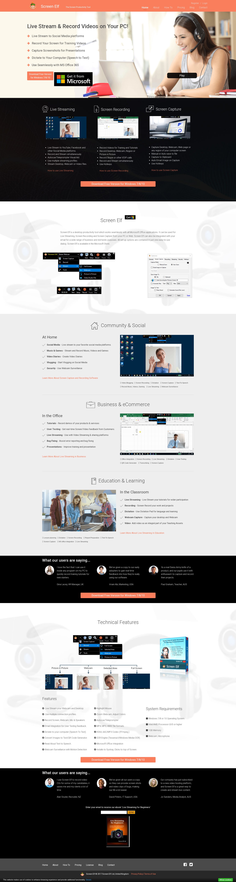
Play (182, 75)
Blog (192, 7)
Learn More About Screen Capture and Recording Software (70, 378)
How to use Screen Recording (114, 170)
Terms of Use (150, 874)
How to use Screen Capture (164, 170)
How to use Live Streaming (60, 170)
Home (145, 7)
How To (168, 7)
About (156, 7)
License (90, 865)
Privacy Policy (137, 874)
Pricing (181, 7)
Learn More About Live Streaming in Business (64, 456)
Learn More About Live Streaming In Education (142, 533)
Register (195, 3)
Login (204, 3)
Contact (203, 7)
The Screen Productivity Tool (78, 7)
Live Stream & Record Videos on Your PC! (77, 26)
